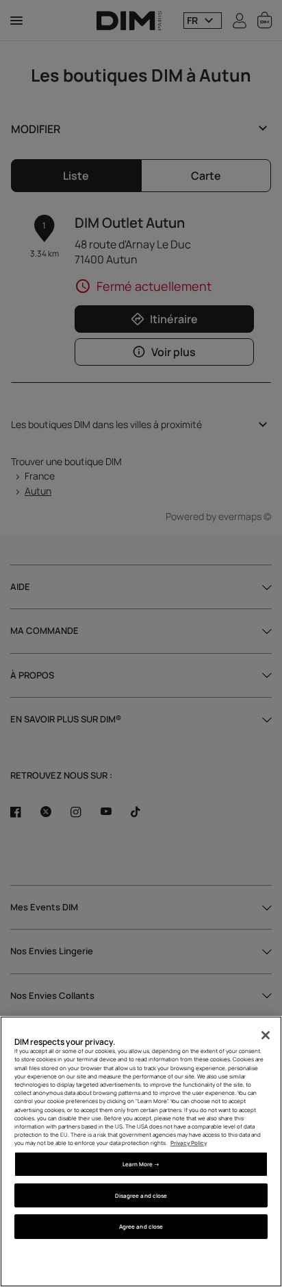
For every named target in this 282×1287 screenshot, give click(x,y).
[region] (141, 1151)
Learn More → (141, 1164)
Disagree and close (141, 1195)
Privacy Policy (188, 1142)
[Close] (266, 1035)
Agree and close (141, 1226)
